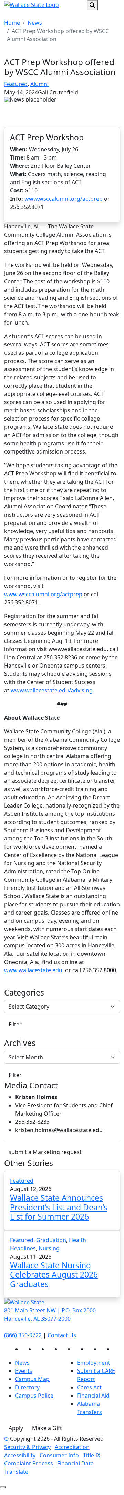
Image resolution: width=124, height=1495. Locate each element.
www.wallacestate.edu (33, 970)
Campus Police (34, 1395)
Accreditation (72, 1447)
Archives (19, 1043)
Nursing (49, 1248)
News (35, 22)
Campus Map (32, 1379)
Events (23, 1371)
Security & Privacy (27, 1447)
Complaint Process (28, 1463)
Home (12, 22)
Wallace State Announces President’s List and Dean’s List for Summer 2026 (58, 1207)
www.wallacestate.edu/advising (52, 690)
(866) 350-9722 (23, 1335)
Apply (16, 1428)
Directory (27, 1387)
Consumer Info (59, 1455)
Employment (93, 1362)
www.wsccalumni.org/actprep (63, 198)
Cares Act (89, 1387)
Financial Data (75, 1463)
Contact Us (62, 1335)
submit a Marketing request (45, 1152)
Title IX (91, 1455)
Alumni (39, 84)
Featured (16, 84)
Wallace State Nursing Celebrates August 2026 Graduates (54, 1275)
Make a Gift (47, 1428)
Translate (16, 1471)
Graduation (51, 1240)
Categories (24, 993)
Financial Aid (93, 1395)
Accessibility (19, 1455)
